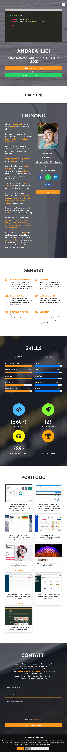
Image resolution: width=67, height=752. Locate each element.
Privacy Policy (37, 719)
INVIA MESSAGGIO (34, 725)
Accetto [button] (21, 749)
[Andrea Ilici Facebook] (41, 178)
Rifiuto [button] (28, 749)
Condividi (48, 184)
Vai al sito (19, 570)
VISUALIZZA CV (49, 192)
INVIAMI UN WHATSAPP (34, 75)
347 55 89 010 (49, 166)
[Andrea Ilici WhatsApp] (48, 178)
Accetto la (33, 719)
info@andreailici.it (49, 170)
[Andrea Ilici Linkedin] (56, 178)
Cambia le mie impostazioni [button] (40, 749)
